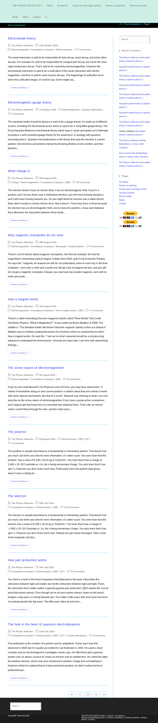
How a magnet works (23, 299)
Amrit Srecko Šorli (127, 153)
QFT (87, 439)
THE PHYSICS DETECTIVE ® (93, 716)
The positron (17, 431)
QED (67, 182)
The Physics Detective (22, 45)
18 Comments (83, 182)
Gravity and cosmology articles (133, 189)
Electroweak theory (22, 38)
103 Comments (71, 507)
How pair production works (27, 560)
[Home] (120, 24)
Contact (122, 203)
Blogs (144, 718)
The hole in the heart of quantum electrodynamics (44, 624)
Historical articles (127, 193)
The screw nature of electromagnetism (36, 367)
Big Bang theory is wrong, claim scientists (132, 144)
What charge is (19, 171)
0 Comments (84, 49)
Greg (121, 67)
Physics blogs (125, 196)
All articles (124, 182)
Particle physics (76, 246)
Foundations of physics (42, 49)
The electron (17, 496)
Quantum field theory (92, 109)
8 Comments (99, 635)
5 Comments (17, 114)
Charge (15, 182)
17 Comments (96, 310)
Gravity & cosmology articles (93, 718)
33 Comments (73, 379)
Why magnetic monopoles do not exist (35, 235)
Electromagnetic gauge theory (30, 102)
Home (110, 716)
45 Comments (78, 571)
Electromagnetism (20, 49)
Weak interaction (64, 49)
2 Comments (17, 443)
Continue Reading (20, 88)
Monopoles (61, 246)
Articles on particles (128, 185)
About (121, 200)
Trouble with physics (77, 635)
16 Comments (97, 246)
